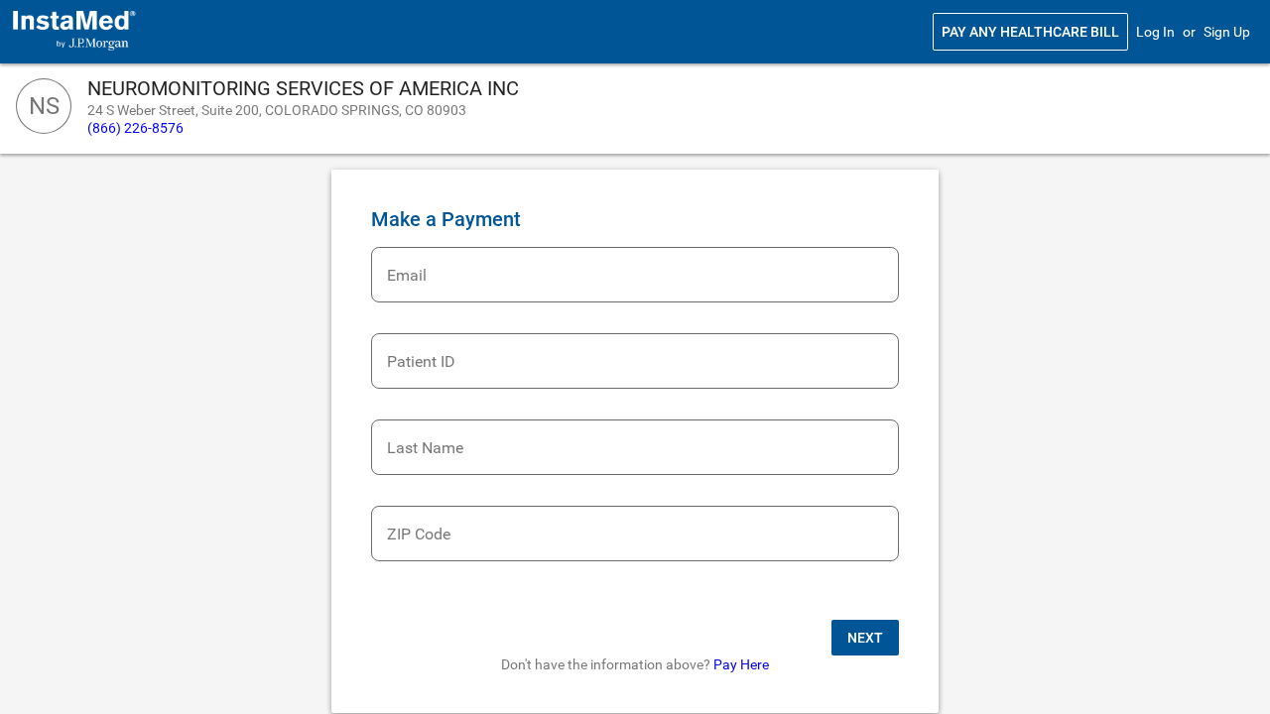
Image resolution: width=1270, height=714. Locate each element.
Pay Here (741, 664)
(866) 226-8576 (135, 128)
